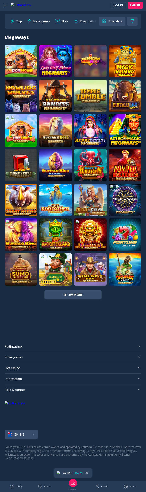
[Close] (87, 473)
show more (73, 295)
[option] (16, 21)
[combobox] (73, 434)
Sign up (135, 5)
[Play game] (21, 61)
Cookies (78, 473)
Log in (118, 5)
